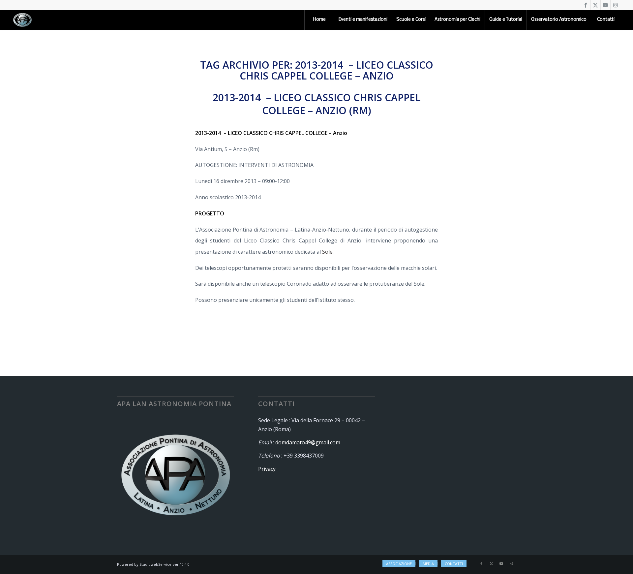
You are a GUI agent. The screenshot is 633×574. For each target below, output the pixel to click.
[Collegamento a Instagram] (615, 5)
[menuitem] (319, 20)
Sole (327, 251)
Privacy (267, 468)
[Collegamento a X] (595, 5)
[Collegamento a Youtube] (605, 5)
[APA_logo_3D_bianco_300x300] (22, 20)
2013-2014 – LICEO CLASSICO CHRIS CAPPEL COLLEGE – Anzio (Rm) (316, 104)
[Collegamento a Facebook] (585, 5)
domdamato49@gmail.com (307, 442)
